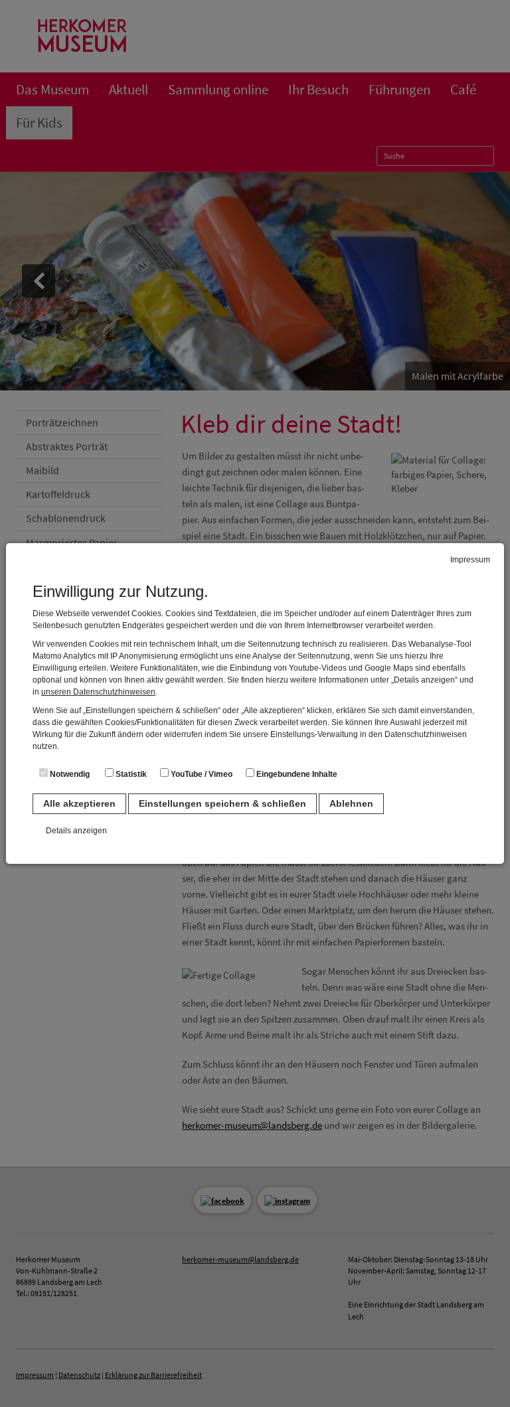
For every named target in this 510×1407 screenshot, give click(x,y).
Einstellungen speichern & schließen (222, 803)
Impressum (470, 559)
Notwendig (69, 774)
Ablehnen (351, 803)
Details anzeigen (76, 830)
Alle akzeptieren (79, 803)
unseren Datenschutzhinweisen (98, 692)
